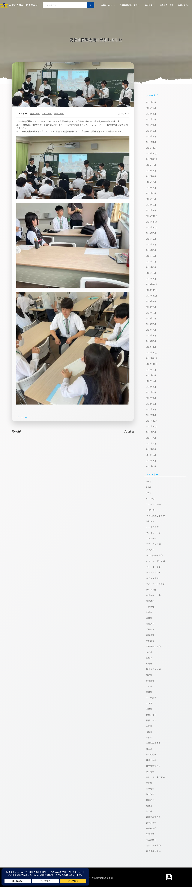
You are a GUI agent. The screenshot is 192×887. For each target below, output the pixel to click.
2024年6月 (151, 250)
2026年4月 (151, 124)
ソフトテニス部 (153, 543)
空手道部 (150, 771)
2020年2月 (151, 449)
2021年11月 (151, 426)
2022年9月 (151, 369)
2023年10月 (151, 295)
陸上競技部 (151, 839)
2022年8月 (151, 375)
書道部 (149, 691)
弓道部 (149, 663)
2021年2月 (151, 443)
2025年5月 (151, 187)
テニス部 (150, 549)
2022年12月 (151, 352)
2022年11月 (151, 358)
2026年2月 (151, 136)
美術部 (149, 782)
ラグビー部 (151, 589)
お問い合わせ (184, 5)
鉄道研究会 (151, 828)
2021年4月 (151, 437)
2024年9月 (151, 233)
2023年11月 (151, 289)
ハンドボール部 (153, 572)
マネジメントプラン (155, 583)
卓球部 (149, 617)
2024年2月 (151, 272)
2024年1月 (151, 278)
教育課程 (150, 680)
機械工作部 (151, 714)
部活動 (149, 811)
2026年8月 (151, 102)
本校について (107, 5)
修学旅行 (150, 600)
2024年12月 (151, 215)
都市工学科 (59, 113)
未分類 (149, 703)
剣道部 (149, 612)
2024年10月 (151, 227)
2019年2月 (151, 454)
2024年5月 (151, 255)
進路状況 (150, 799)
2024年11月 (151, 221)
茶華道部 (150, 788)
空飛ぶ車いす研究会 (155, 777)
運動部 (149, 805)
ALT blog (150, 498)
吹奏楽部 (150, 623)
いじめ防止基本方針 (155, 515)
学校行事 (150, 634)
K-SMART (150, 509)
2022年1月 (151, 414)
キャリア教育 (152, 526)
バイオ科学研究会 (154, 555)
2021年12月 (151, 420)
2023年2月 (151, 341)
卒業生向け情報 (166, 5)
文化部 (149, 686)
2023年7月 (151, 312)
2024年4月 (151, 261)
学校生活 (149, 5)
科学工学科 (47, 113)
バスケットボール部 (155, 561)
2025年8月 (151, 170)
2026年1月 (151, 142)
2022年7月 (151, 380)
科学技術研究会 (153, 765)
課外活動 (150, 794)
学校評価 (150, 640)
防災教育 (150, 834)
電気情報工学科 (153, 851)
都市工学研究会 (153, 816)
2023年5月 (151, 324)
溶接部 (149, 731)
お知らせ (150, 521)
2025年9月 (151, 164)
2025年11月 (151, 153)
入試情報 (150, 606)
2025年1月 (151, 210)
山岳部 (149, 652)
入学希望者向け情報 (129, 5)
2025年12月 (151, 147)
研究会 (149, 748)
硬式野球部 (151, 754)
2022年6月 (151, 386)
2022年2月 (151, 409)
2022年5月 (151, 392)
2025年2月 (151, 204)
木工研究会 (151, 697)
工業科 (149, 657)
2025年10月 (151, 159)
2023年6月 (151, 318)
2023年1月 (151, 346)
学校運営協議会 (153, 646)
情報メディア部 (153, 669)
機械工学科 (35, 113)
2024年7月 (151, 244)
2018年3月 (151, 460)
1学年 (148, 481)
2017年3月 (151, 466)
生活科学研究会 (153, 743)
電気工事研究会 (153, 845)
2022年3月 (151, 403)
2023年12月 (151, 284)
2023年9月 (151, 301)
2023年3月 (151, 335)
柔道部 (149, 708)
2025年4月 (151, 193)
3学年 (148, 492)
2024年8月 (151, 238)
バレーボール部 (153, 566)
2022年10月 (151, 363)
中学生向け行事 (153, 595)
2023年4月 (151, 329)
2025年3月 (151, 198)
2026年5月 (151, 119)
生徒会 (149, 737)
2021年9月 (151, 432)
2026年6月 (151, 113)
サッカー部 (151, 538)
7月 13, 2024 (123, 113)
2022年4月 (151, 397)
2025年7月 (151, 176)
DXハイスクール (153, 504)
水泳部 (149, 725)
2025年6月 (151, 181)
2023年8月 (151, 306)
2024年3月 (151, 267)
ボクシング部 (152, 578)
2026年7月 (151, 107)
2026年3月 (151, 130)
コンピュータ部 (153, 532)
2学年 (148, 487)
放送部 (149, 674)
